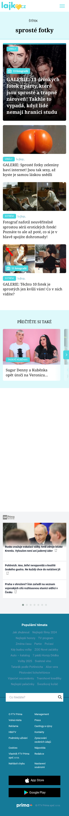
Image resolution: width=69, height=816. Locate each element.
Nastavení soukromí (39, 765)
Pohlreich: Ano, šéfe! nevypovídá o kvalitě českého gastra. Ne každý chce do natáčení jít (32, 567)
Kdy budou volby (21, 649)
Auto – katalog (20, 655)
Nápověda (39, 747)
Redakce (39, 753)
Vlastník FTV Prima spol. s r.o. (19, 755)
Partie (38, 644)
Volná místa (15, 720)
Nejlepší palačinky (22, 684)
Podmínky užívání (18, 738)
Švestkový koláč (47, 684)
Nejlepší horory (25, 638)
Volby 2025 (25, 661)
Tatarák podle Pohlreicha (27, 667)
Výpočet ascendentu (21, 678)
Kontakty (39, 732)
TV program (45, 638)
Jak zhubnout (21, 632)
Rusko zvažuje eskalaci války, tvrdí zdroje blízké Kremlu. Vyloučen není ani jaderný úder (34, 548)
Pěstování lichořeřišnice (34, 672)
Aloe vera (52, 667)
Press (37, 720)
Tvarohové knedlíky (49, 678)
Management (41, 714)
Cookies (13, 747)
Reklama (13, 726)
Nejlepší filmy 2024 (44, 632)
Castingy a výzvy (43, 726)
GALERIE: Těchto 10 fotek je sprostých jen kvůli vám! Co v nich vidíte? (32, 289)
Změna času (23, 644)
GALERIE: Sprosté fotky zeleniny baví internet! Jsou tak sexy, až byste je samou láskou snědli (31, 169)
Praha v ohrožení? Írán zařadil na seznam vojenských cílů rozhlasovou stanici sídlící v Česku (31, 588)
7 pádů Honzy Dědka (46, 655)
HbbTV (12, 732)
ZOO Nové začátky (46, 649)
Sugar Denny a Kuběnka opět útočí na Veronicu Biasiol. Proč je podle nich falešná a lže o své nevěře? (28, 373)
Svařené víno (43, 661)
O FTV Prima (15, 714)
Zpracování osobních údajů (42, 740)
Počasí (49, 644)
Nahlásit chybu (17, 763)
